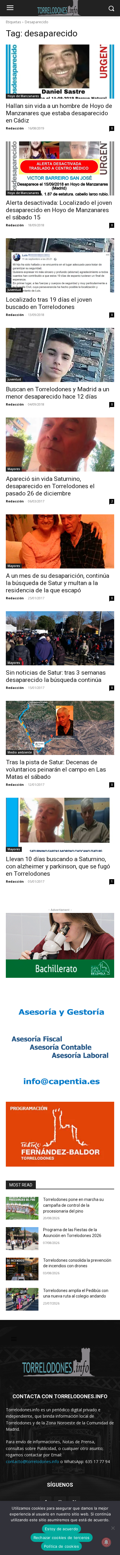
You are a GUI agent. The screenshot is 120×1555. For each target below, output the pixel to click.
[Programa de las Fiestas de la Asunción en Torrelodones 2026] (22, 1238)
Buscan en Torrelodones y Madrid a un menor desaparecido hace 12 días (57, 393)
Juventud (14, 290)
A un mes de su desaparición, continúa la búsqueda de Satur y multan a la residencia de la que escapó (57, 583)
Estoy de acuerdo (61, 1528)
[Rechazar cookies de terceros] (113, 1528)
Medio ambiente (20, 752)
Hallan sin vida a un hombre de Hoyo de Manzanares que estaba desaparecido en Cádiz (59, 113)
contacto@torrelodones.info (32, 1461)
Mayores (14, 469)
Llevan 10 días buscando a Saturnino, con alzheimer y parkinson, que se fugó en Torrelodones (58, 866)
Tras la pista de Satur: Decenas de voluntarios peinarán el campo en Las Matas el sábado (56, 769)
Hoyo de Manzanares (23, 96)
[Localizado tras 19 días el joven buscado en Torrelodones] (60, 265)
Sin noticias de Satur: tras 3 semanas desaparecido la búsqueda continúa (56, 676)
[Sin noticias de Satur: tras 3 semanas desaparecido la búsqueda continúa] (60, 638)
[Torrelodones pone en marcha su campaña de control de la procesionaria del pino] (22, 1208)
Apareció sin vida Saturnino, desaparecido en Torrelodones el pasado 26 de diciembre (50, 486)
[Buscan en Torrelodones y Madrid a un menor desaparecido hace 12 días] (60, 355)
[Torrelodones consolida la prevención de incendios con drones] (22, 1269)
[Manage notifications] (106, 1542)
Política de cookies (61, 1546)
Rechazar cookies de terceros (61, 1537)
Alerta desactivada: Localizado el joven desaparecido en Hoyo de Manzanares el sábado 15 (59, 210)
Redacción (15, 128)
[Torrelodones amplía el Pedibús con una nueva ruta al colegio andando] (22, 1299)
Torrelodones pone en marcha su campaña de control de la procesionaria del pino (73, 1205)
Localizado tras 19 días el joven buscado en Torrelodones (49, 303)
